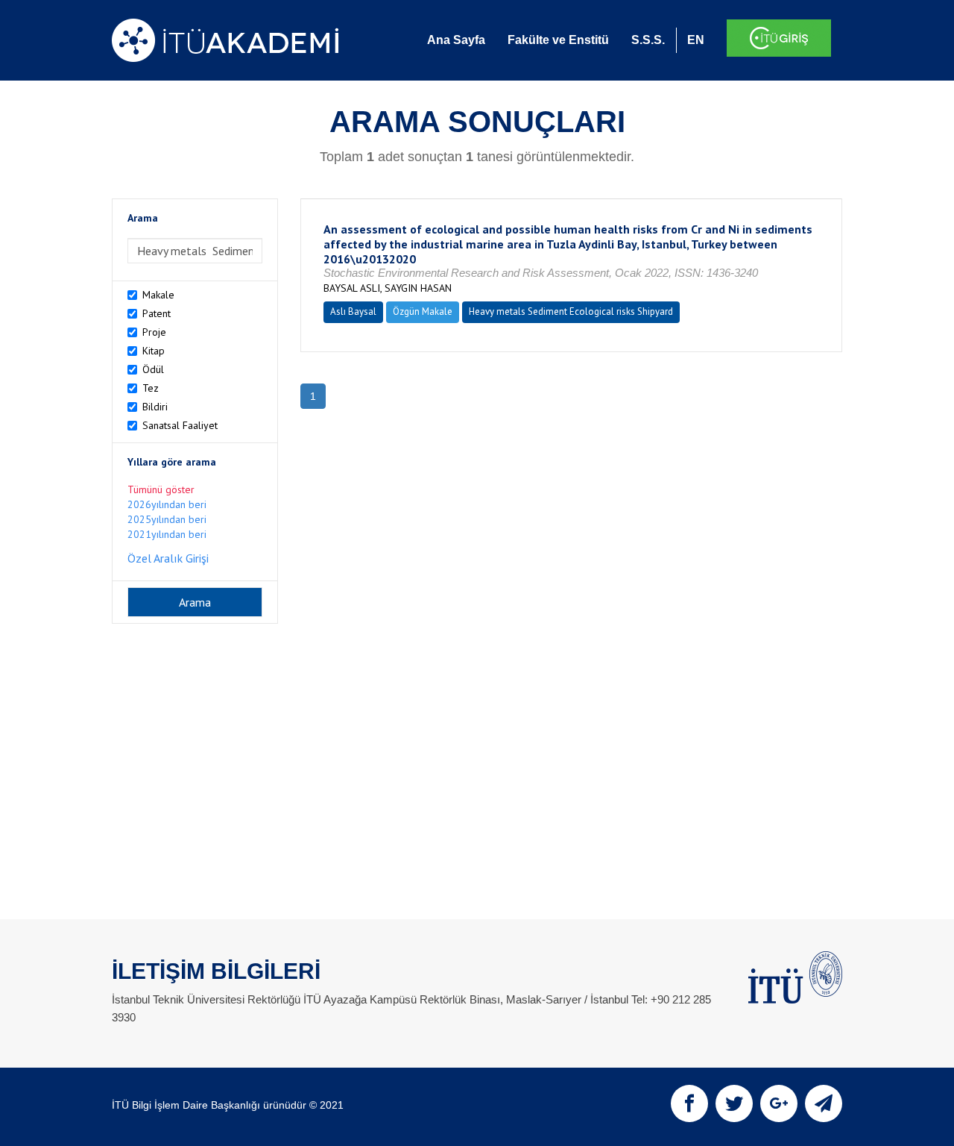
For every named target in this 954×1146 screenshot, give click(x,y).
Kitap (153, 350)
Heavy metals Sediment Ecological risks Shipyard (571, 311)
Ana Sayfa (456, 40)
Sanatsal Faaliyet (180, 425)
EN (695, 40)
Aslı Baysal (353, 311)
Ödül (153, 369)
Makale (158, 294)
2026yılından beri (166, 504)
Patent (156, 313)
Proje (154, 332)
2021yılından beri (166, 534)
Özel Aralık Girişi (168, 558)
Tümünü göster (161, 489)
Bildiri (155, 406)
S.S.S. (648, 40)
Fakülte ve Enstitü (558, 40)
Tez (150, 388)
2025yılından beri (166, 519)
